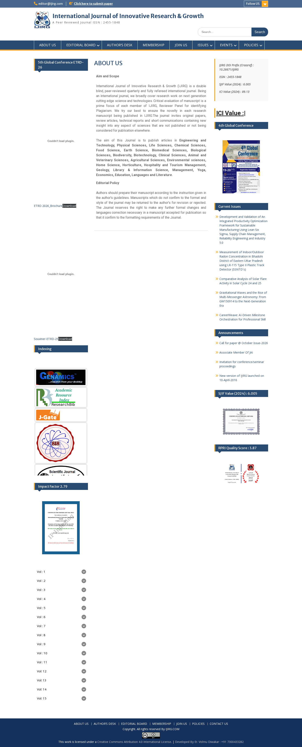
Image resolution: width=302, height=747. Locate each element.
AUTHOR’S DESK (119, 45)
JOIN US (181, 45)
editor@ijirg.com (50, 4)
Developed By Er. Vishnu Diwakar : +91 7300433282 (209, 742)
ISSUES (203, 45)
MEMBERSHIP (153, 45)
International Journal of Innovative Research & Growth (128, 16)
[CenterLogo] (61, 443)
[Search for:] (233, 32)
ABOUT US (47, 45)
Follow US (252, 4)
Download (69, 206)
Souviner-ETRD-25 (46, 339)
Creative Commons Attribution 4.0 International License (134, 742)
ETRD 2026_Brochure (48, 206)
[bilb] (61, 397)
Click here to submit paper (93, 4)
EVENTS (226, 45)
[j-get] (61, 415)
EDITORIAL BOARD (81, 45)
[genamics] (61, 377)
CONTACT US (219, 724)
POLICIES (251, 45)
